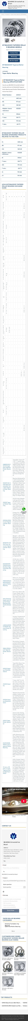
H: (3, 98)
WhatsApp (14, 57)
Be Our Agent (14, 60)
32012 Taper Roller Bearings (7, 722)
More (13, 931)
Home (2, 14)
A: (2, 172)
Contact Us (10, 1016)
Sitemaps (21, 1016)
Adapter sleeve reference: (7, 110)
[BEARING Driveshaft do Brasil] (4, 3)
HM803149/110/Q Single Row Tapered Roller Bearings (7, 467)
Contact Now (14, 53)
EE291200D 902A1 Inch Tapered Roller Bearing (7, 745)
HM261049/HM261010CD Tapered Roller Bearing (7, 583)
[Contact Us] (24, 510)
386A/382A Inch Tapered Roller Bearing (7, 651)
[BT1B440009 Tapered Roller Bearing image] (14, 29)
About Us (4, 1016)
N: (3, 114)
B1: (3, 102)
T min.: (4, 124)
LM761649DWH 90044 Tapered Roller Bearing (7, 627)
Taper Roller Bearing (15, 14)
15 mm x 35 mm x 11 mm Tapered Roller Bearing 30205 (6, 770)
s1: (3, 175)
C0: (3, 105)
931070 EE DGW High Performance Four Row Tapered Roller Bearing (7, 487)
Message (5, 895)
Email (4, 865)
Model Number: (7, 95)
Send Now (10, 911)
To (4, 871)
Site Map (16, 1016)
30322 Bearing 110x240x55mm (7, 670)
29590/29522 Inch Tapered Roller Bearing (7, 523)
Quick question (7, 884)
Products (7, 14)
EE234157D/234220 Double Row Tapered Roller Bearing (7, 567)
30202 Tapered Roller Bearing (7, 504)
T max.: (4, 117)
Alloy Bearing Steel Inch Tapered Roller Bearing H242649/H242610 (7, 602)
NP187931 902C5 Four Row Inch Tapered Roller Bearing (7, 546)
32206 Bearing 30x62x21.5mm (7, 701)
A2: (3, 121)
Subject (5, 878)
